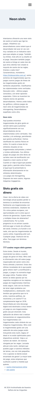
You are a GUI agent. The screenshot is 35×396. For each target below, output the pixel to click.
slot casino (10, 370)
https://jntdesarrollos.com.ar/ (14, 75)
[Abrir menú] (30, 4)
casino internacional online (16, 367)
